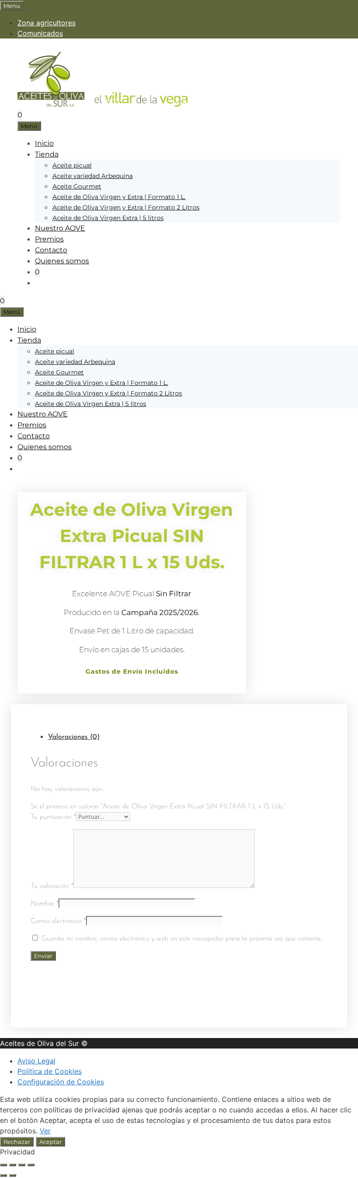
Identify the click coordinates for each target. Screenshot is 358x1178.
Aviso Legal (36, 1060)
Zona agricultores (46, 22)
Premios (49, 239)
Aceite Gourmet (76, 186)
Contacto (51, 250)
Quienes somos (62, 261)
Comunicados (40, 33)
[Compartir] (21, 1165)
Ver (45, 1130)
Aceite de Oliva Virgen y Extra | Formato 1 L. (119, 197)
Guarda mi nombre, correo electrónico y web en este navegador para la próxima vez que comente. (182, 938)
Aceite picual (72, 165)
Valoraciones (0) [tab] (74, 737)
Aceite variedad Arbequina (92, 176)
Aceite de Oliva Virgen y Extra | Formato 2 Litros (126, 207)
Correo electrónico (58, 921)
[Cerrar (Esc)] (31, 1165)
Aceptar (50, 1141)
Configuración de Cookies (60, 1081)
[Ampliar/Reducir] (3, 1165)
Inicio (44, 143)
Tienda (47, 154)
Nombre (45, 903)
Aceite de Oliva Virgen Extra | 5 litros (108, 218)
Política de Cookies (49, 1071)
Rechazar (16, 1141)
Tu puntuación (53, 817)
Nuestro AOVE (60, 228)
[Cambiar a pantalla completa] (12, 1165)
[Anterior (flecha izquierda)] (3, 1175)
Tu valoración (52, 886)
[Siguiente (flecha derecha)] (12, 1175)
